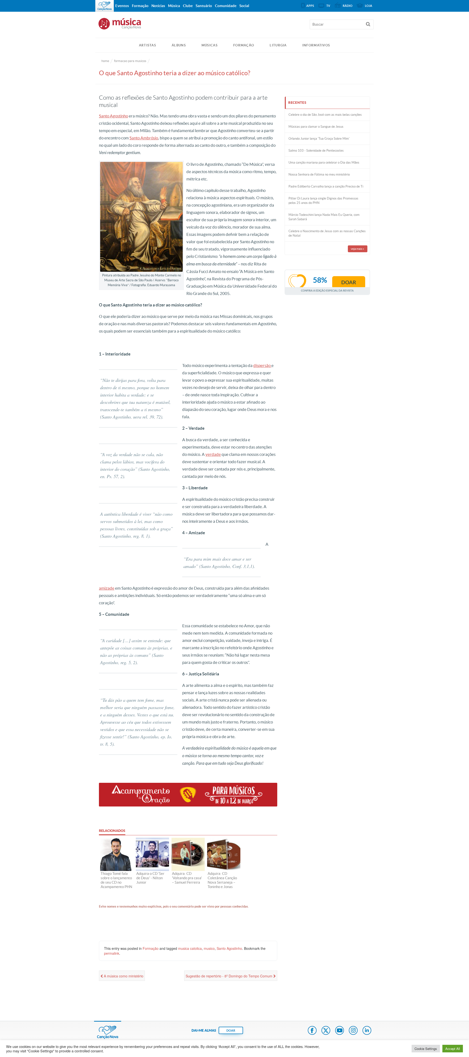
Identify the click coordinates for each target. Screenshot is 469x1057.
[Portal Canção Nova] (104, 6)
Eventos (122, 6)
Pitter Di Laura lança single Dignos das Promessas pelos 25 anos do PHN (323, 201)
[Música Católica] (234, 26)
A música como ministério (123, 975)
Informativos (316, 45)
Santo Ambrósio (143, 138)
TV (328, 5)
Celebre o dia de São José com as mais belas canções (325, 114)
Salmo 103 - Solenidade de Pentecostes (316, 150)
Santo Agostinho (113, 116)
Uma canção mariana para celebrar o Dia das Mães (323, 162)
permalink (111, 953)
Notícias (158, 6)
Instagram (353, 1030)
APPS (310, 5)
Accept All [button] (452, 1048)
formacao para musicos (130, 61)
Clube (188, 6)
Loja (368, 5)
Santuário (204, 6)
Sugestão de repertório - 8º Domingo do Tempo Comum (229, 975)
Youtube (339, 1030)
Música (174, 6)
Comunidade (225, 6)
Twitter (326, 1030)
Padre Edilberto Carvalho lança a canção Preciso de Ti (325, 186)
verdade (213, 454)
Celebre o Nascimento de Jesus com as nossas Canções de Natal (327, 233)
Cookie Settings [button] (426, 1048)
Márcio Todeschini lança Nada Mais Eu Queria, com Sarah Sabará (324, 217)
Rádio (347, 5)
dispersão (262, 365)
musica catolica (190, 948)
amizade (106, 588)
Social (244, 6)
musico (209, 948)
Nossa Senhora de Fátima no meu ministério (319, 174)
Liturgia (278, 45)
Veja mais (357, 248)
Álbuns (179, 45)
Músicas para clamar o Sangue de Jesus (315, 126)
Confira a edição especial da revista (327, 290)
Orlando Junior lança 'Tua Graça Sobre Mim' (319, 138)
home (105, 61)
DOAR (230, 1030)
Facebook (312, 1030)
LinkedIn (367, 1030)
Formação (243, 45)
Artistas (147, 45)
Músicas (210, 45)
